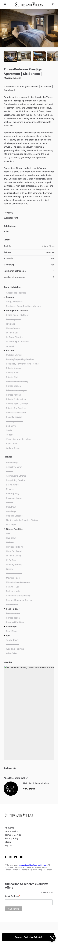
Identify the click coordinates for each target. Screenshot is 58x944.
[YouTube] (21, 856)
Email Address (12, 896)
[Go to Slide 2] (25, 56)
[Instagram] (10, 856)
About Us (9, 827)
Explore (8, 845)
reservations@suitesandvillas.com (33, 865)
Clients (8, 842)
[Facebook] (6, 856)
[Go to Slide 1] (11, 56)
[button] (29, 28)
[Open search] (53, 4)
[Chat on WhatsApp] (52, 938)
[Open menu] (5, 4)
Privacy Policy (11, 838)
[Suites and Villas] (11, 788)
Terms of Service (13, 835)
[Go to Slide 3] (39, 56)
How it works (11, 831)
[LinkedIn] (15, 856)
